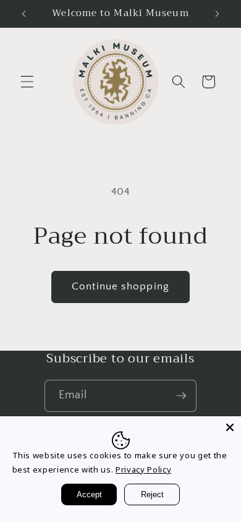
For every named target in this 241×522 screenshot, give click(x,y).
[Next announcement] (217, 13)
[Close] (230, 427)
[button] (27, 81)
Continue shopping (120, 286)
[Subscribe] (181, 396)
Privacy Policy (143, 469)
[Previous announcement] (24, 13)
